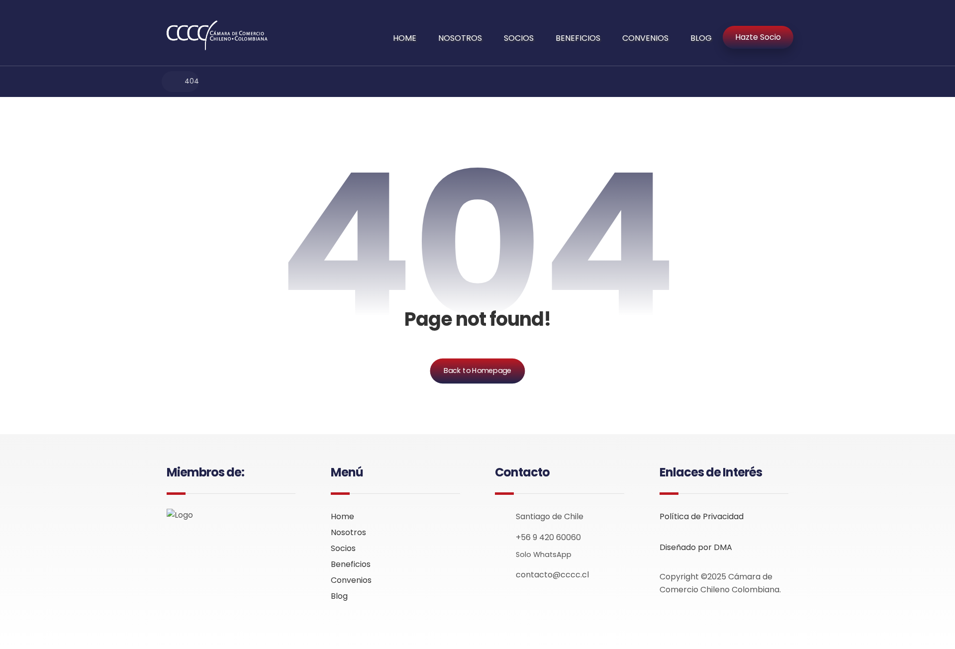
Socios (343, 548)
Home (342, 516)
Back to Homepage (478, 371)
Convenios (351, 580)
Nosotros (348, 532)
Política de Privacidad (702, 516)
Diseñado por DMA (696, 547)
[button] (175, 545)
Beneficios (351, 564)
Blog (339, 596)
